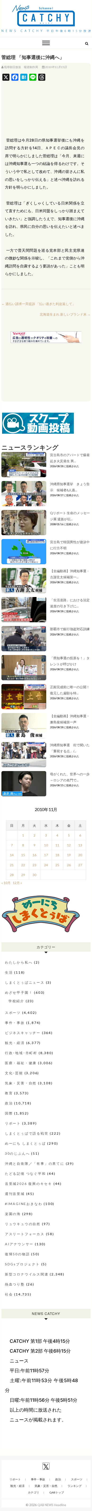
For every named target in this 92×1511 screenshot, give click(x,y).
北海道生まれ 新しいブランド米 (65, 314)
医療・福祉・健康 (21, 1063)
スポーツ (13, 1013)
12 (69, 845)
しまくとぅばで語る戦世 (27, 1133)
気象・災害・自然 (21, 1083)
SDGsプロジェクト (22, 1264)
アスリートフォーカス (25, 1234)
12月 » (17, 883)
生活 (9, 972)
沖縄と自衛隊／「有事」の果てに (34, 1163)
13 (80, 845)
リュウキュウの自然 (23, 1224)
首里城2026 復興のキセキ (28, 1184)
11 (57, 845)
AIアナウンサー (19, 1244)
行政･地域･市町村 (21, 1053)
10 (46, 845)
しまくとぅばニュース (25, 982)
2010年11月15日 (56, 67)
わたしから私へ (19, 962)
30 (34, 875)
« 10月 (6, 883)
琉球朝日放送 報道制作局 (21, 67)
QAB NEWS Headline (52, 1505)
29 (23, 875)
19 (69, 855)
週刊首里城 (15, 1194)
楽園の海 (13, 1214)
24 (46, 865)
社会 (9, 1294)
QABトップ (56, 1492)
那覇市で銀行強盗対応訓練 (70, 629)
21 (12, 865)
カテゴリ (33, 1492)
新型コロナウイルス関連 (27, 1274)
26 (69, 865)
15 (23, 855)
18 (57, 855)
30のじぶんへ (17, 1153)
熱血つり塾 (15, 1284)
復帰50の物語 (17, 1254)
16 (34, 855)
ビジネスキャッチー (23, 1033)
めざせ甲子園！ (19, 992)
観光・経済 (15, 1043)
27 (80, 865)
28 (12, 875)
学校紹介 (16, 1001)
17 (46, 855)
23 (34, 865)
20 (80, 855)
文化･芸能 (14, 1073)
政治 (9, 1103)
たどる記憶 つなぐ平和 (25, 1174)
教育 (9, 1093)
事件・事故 (15, 1023)
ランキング (74, 1486)
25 (57, 865)
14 (12, 855)
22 (23, 865)
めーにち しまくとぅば (25, 1143)
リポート (13, 1123)
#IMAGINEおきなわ (23, 1204)
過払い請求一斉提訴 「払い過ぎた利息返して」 (38, 304)
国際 (9, 1113)
